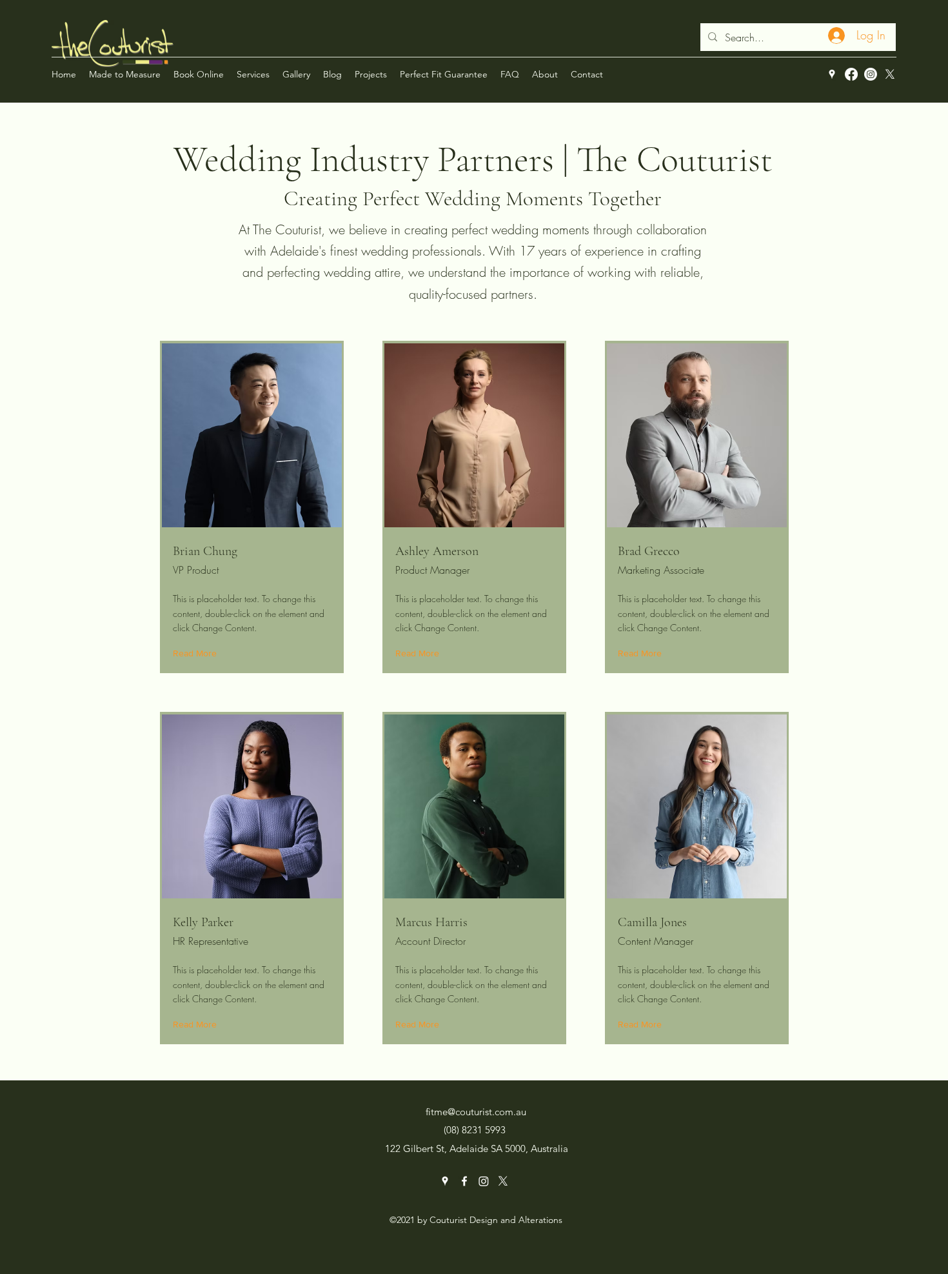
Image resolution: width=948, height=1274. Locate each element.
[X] (890, 74)
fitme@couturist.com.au (476, 1112)
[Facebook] (851, 74)
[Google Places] (831, 74)
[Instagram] (870, 74)
